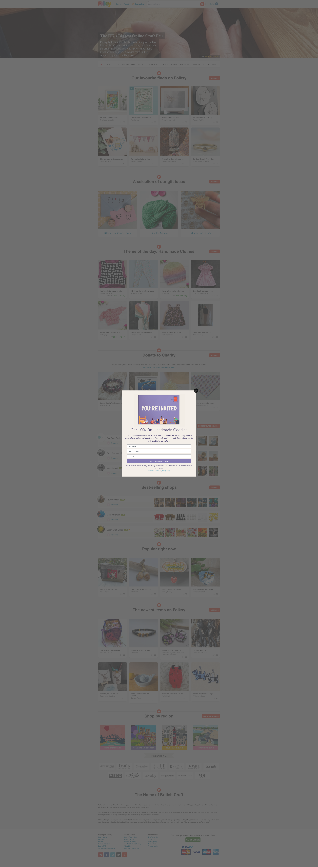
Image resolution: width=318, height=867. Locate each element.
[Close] (196, 390)
